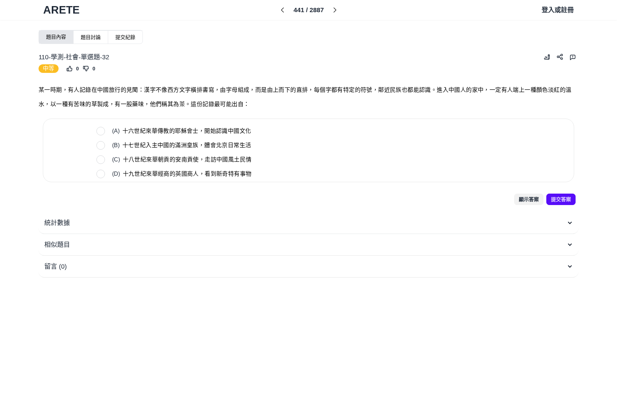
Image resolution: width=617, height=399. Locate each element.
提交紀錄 (125, 37)
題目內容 (56, 37)
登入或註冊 (558, 10)
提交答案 (561, 199)
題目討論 (91, 37)
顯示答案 (529, 199)
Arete (61, 10)
